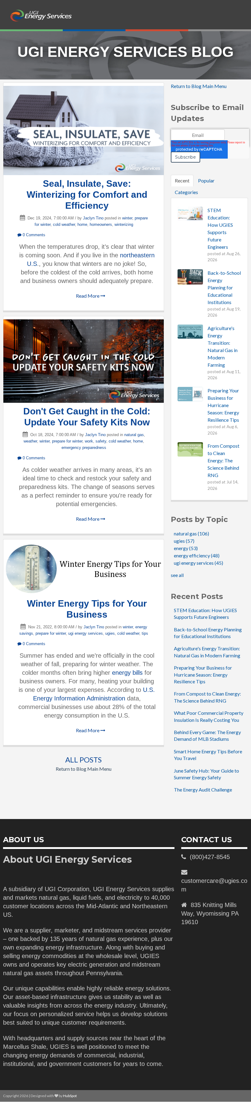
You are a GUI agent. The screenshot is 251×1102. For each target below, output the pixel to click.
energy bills (127, 672)
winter (127, 218)
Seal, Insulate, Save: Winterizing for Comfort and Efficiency (87, 194)
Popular (206, 180)
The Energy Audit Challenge (203, 789)
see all (177, 575)
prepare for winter (67, 441)
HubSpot (70, 1095)
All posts (83, 759)
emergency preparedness (84, 447)
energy (186, 548)
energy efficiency (196, 555)
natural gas (134, 434)
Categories (186, 192)
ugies (110, 633)
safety (101, 441)
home (82, 224)
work (89, 441)
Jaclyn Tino (93, 218)
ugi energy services (85, 633)
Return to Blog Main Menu (83, 769)
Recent (182, 180)
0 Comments (33, 235)
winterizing (123, 224)
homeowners (101, 224)
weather (30, 441)
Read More (88, 296)
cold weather (64, 224)
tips (145, 633)
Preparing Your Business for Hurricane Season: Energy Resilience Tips (203, 674)
